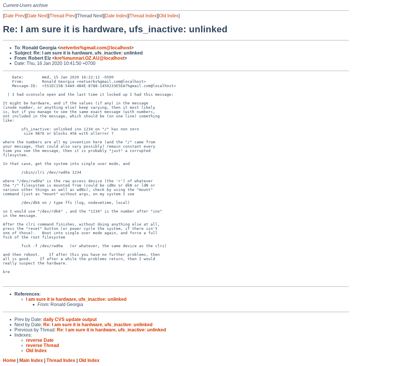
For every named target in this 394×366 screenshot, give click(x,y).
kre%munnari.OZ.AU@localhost (89, 58)
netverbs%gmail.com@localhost (95, 47)
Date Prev (14, 15)
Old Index (169, 15)
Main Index (31, 360)
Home (9, 360)
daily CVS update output (70, 319)
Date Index (116, 15)
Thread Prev (62, 15)
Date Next (37, 15)
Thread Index (143, 15)
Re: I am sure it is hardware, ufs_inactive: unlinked (98, 324)
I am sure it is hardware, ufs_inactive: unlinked (76, 299)
